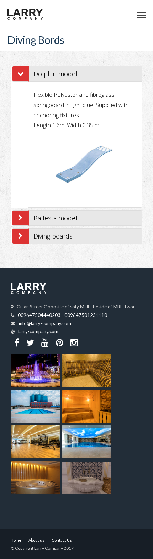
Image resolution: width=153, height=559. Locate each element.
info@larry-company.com (45, 323)
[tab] (85, 74)
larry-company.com (38, 331)
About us (36, 540)
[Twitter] (30, 342)
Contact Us (62, 540)
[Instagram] (74, 342)
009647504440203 (39, 315)
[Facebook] (16, 342)
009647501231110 (85, 315)
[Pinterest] (59, 342)
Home (16, 540)
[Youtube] (45, 342)
